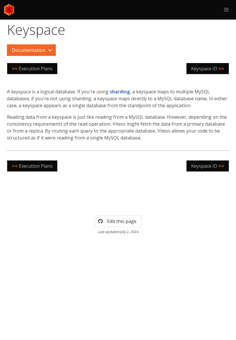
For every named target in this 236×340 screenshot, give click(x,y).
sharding (120, 91)
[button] (226, 9)
